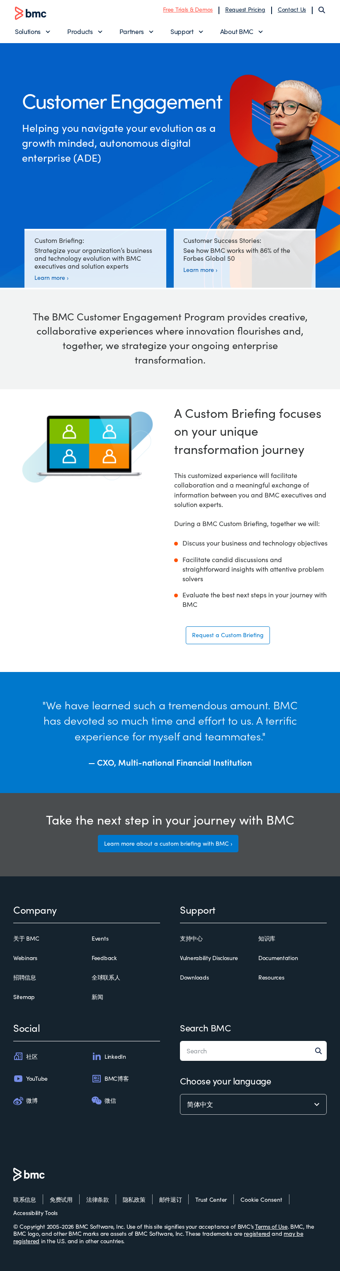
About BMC (236, 31)
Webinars (25, 958)
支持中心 (191, 938)
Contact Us (292, 9)
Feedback (104, 958)
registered (257, 1233)
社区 (31, 1056)
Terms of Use (271, 1226)
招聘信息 (24, 977)
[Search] (321, 10)
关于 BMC (26, 938)
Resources (271, 977)
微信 (110, 1100)
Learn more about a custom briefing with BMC (166, 843)
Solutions (28, 31)
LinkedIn (115, 1056)
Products (79, 31)
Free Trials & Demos (188, 9)
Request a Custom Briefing (228, 635)
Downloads (194, 977)
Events (100, 938)
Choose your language (225, 1081)
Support (182, 31)
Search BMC (205, 1027)
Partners (131, 31)
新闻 (97, 997)
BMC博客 (116, 1078)
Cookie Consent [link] (261, 1199)
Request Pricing (245, 9)
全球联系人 (106, 977)
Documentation (278, 958)
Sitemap (24, 997)
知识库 (266, 938)
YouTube (37, 1078)
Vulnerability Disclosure (209, 958)
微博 (31, 1100)
